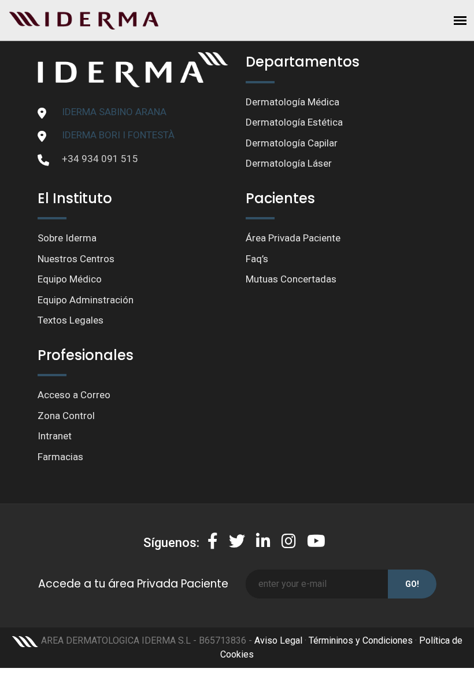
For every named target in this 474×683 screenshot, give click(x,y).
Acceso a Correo (74, 395)
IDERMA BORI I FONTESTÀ (118, 135)
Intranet (55, 436)
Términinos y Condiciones (361, 640)
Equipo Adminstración (86, 300)
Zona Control (66, 415)
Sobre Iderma (67, 238)
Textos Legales (70, 320)
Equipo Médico (70, 279)
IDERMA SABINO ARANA (114, 111)
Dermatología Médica (292, 102)
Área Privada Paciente (293, 238)
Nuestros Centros (76, 259)
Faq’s (257, 259)
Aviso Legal (278, 640)
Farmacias (60, 456)
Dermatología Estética (294, 122)
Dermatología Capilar (292, 143)
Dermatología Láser (289, 163)
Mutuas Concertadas (291, 279)
